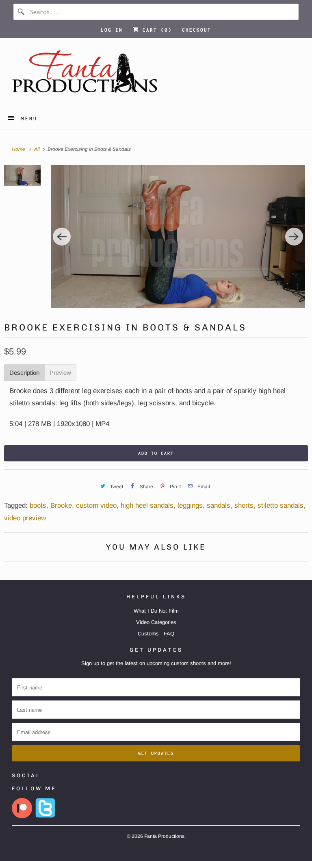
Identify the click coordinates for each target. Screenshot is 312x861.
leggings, (191, 505)
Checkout (196, 30)
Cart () (155, 30)
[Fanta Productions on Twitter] (45, 816)
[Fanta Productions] (156, 74)
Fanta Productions (164, 836)
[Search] (21, 12)
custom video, (97, 505)
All (37, 149)
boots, (39, 505)
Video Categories (156, 622)
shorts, (245, 505)
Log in (112, 30)
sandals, (219, 505)
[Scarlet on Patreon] (22, 816)
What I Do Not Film (156, 611)
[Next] (294, 237)
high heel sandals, (148, 505)
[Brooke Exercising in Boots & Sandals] (178, 236)
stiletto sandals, (282, 505)
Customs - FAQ (156, 634)
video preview (25, 518)
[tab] (24, 372)
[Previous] (62, 237)
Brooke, (62, 505)
